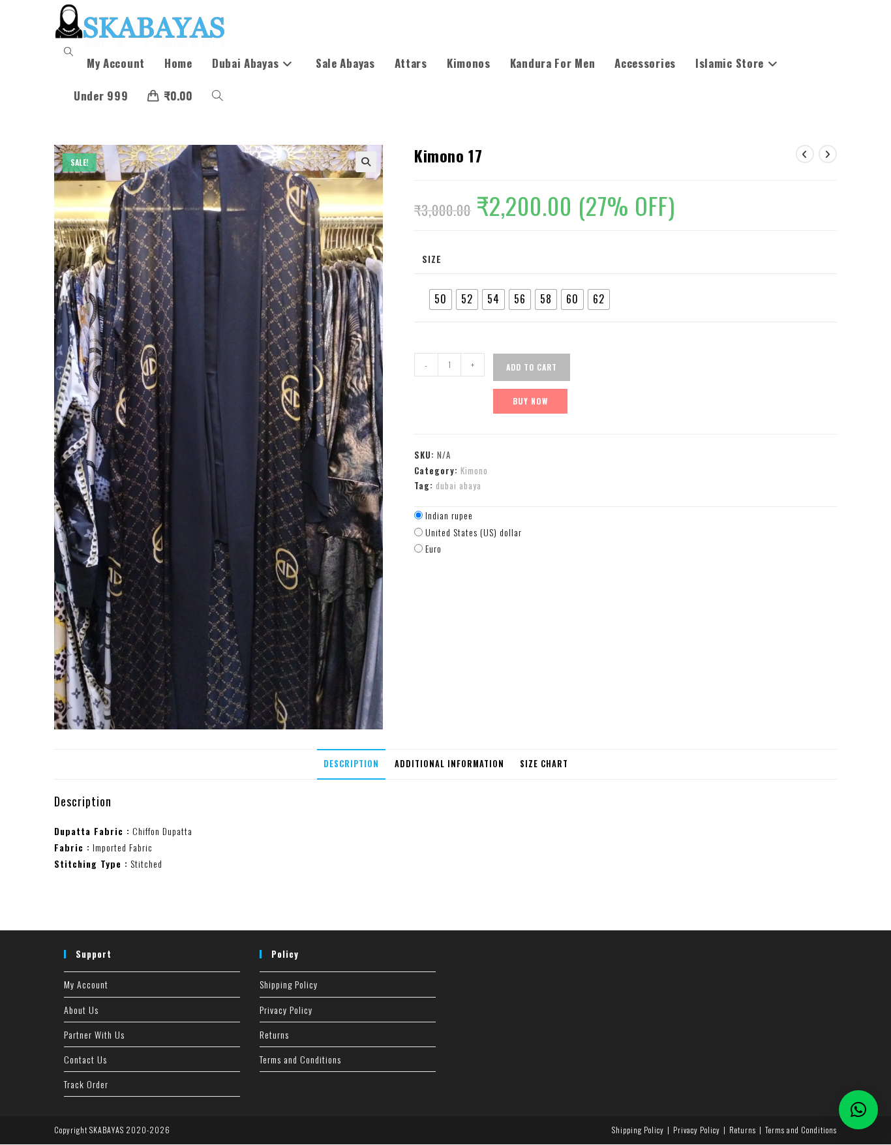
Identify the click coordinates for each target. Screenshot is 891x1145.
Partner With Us (94, 1034)
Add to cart (531, 367)
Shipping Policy (289, 984)
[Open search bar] (70, 51)
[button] (365, 161)
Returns (274, 1034)
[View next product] (828, 154)
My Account (86, 984)
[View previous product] (805, 154)
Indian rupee (449, 515)
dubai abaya (458, 485)
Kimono (474, 470)
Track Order (86, 1084)
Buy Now (530, 400)
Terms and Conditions (300, 1059)
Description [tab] (351, 763)
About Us (81, 1009)
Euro (433, 548)
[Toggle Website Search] (217, 96)
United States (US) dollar (473, 532)
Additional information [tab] (449, 763)
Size (432, 259)
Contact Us (85, 1059)
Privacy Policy (286, 1009)
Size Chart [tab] (544, 763)
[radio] (440, 299)
